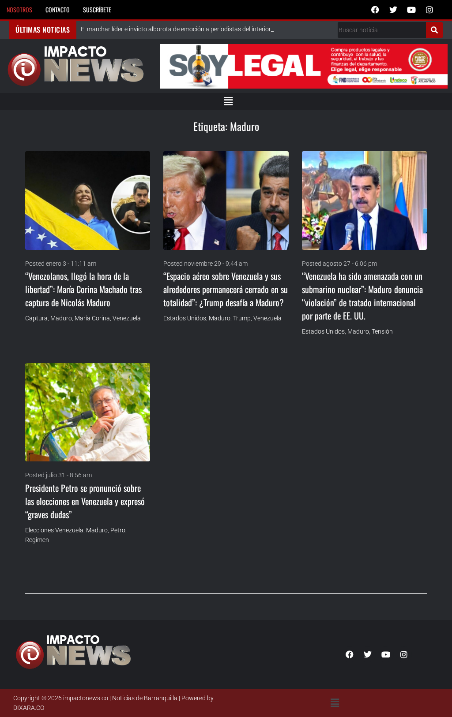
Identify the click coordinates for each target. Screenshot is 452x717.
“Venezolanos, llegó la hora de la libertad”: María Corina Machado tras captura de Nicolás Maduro (83, 289)
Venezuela (127, 318)
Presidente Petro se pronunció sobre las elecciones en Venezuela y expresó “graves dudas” (85, 501)
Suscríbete (97, 9)
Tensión (382, 331)
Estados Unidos (184, 318)
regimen (37, 539)
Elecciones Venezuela (54, 530)
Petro (117, 530)
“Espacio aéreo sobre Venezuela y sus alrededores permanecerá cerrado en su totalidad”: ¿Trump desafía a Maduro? (225, 289)
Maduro (61, 318)
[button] (228, 101)
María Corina (92, 318)
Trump (242, 318)
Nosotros (19, 9)
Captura (36, 318)
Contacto (57, 9)
